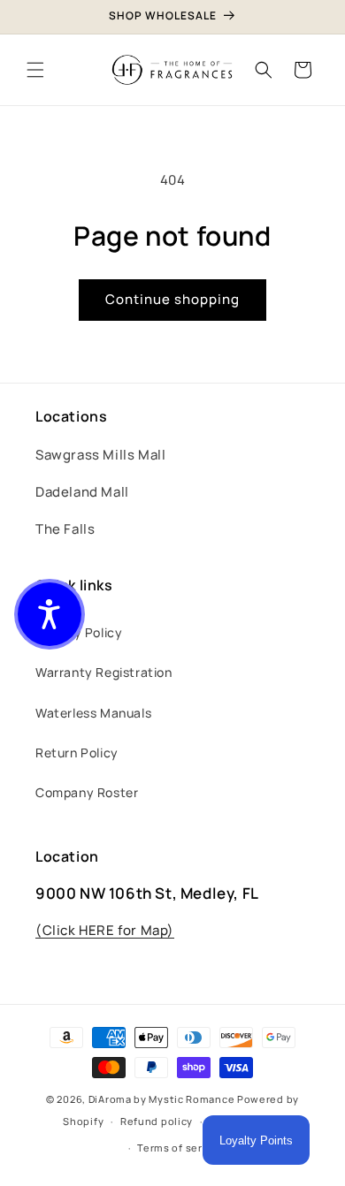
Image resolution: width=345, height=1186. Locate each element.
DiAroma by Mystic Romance (161, 1099)
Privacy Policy (78, 632)
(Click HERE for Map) (104, 930)
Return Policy (77, 752)
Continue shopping (172, 299)
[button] (35, 69)
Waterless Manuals (93, 712)
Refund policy (156, 1121)
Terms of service (180, 1147)
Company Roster (86, 792)
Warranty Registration (103, 672)
